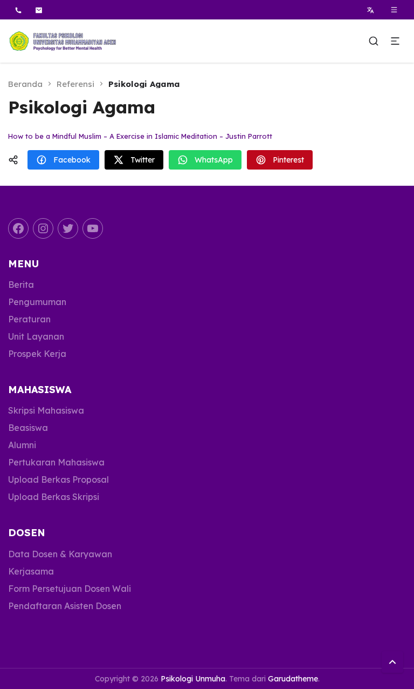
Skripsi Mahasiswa (46, 410)
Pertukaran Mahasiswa (56, 462)
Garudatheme (293, 679)
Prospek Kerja (37, 353)
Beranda (25, 84)
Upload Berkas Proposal (58, 479)
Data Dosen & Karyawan (60, 554)
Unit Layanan (36, 336)
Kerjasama (31, 571)
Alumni (22, 445)
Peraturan (29, 319)
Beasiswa (28, 427)
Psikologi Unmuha (193, 679)
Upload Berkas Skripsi (53, 496)
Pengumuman (37, 301)
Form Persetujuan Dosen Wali (69, 588)
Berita (21, 284)
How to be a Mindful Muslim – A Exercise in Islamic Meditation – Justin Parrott (140, 136)
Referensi (75, 84)
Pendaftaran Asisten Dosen (64, 605)
